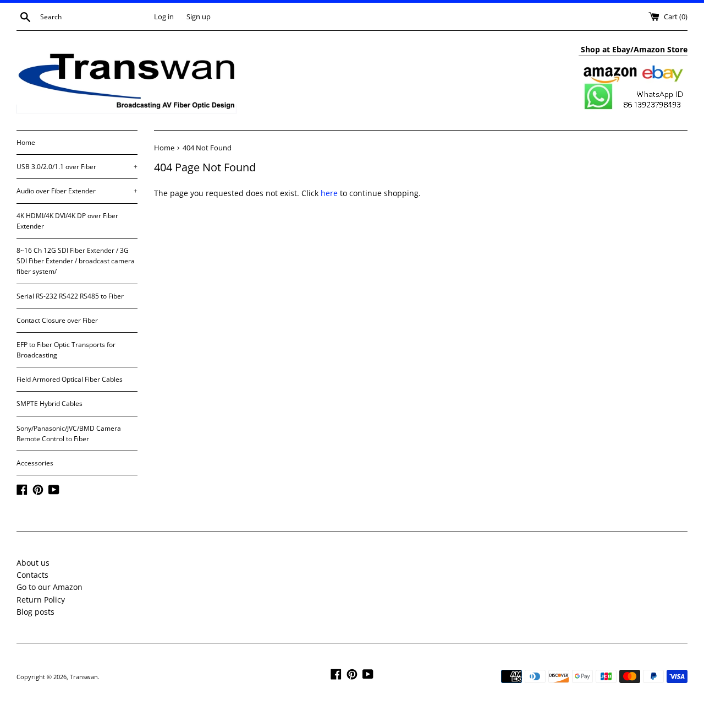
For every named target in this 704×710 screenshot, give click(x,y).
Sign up (198, 16)
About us (33, 562)
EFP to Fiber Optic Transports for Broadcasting (66, 350)
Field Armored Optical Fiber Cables (69, 379)
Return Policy (40, 599)
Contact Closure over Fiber (57, 320)
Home (25, 142)
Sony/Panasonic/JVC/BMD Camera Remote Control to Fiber (68, 433)
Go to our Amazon (49, 587)
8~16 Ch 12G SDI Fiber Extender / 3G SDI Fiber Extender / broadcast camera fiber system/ (75, 261)
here (329, 193)
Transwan (84, 677)
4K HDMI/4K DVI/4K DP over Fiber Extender (67, 221)
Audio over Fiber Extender (77, 191)
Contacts (32, 575)
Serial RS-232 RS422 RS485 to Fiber (70, 296)
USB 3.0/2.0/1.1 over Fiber (77, 166)
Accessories (34, 463)
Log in (164, 16)
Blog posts (35, 611)
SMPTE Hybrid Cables (49, 403)
